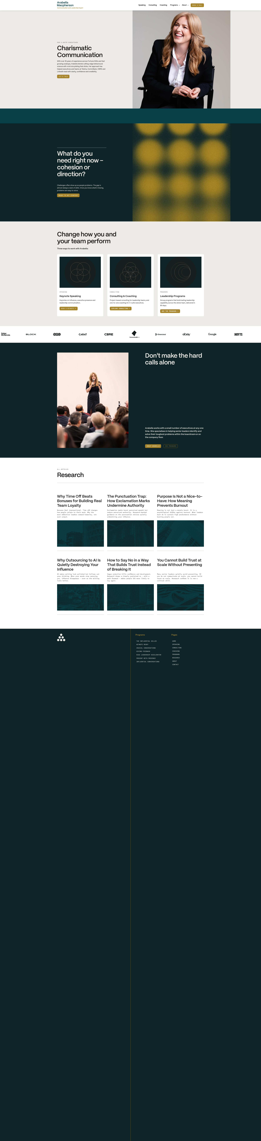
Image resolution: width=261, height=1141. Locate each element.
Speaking (176, 644)
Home (174, 641)
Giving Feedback (143, 651)
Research (176, 658)
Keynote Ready (142, 644)
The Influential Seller (146, 641)
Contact (175, 664)
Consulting (176, 648)
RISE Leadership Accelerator (148, 655)
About (174, 661)
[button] (174, 5)
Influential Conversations (147, 661)
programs (176, 654)
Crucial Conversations (146, 648)
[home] (70, 5)
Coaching (176, 651)
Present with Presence (146, 658)
